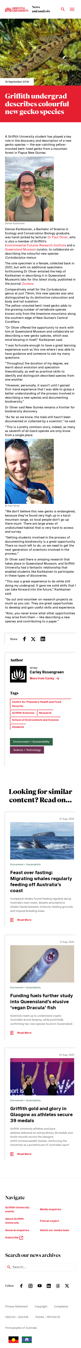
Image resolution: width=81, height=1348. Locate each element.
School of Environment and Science (35, 719)
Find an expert (49, 1220)
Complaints (61, 1306)
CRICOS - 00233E (16, 1317)
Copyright (41, 1306)
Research (45, 712)
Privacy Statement (16, 1306)
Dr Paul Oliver (58, 237)
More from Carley (42, 678)
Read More (24, 919)
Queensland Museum (20, 249)
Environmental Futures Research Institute (35, 245)
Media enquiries (50, 1209)
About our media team (54, 1230)
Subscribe (12, 1237)
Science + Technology (27, 749)
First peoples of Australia (21, 1327)
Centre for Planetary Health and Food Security (36, 704)
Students (18, 726)
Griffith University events (17, 1209)
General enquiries (17, 1230)
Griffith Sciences (23, 712)
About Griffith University (14, 1221)
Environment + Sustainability (31, 741)
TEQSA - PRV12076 (47, 1317)
